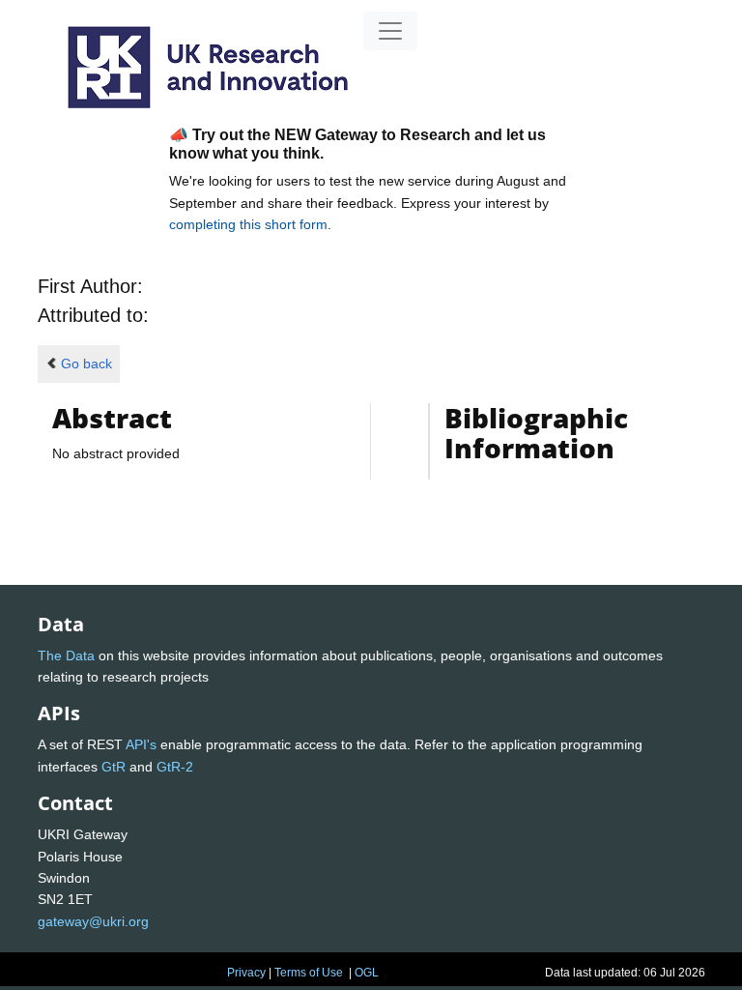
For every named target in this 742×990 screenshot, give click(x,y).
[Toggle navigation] (390, 31)
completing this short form (248, 224)
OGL (367, 972)
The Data (66, 655)
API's (141, 744)
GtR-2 (175, 766)
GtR (113, 766)
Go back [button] (86, 363)
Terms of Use (308, 972)
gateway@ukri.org (93, 921)
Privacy (246, 972)
